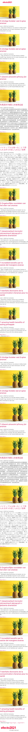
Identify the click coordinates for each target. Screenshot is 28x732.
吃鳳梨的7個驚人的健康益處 (11, 105)
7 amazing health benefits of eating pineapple (12, 323)
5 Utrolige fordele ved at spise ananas (13, 50)
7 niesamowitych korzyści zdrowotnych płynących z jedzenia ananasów (11, 233)
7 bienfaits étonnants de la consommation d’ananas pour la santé (14, 293)
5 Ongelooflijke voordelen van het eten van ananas (13, 204)
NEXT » (8, 336)
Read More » (3, 33)
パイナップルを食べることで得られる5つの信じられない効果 (13, 148)
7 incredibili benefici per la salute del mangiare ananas (12, 264)
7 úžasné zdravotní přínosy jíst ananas (13, 78)
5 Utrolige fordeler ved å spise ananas (13, 22)
